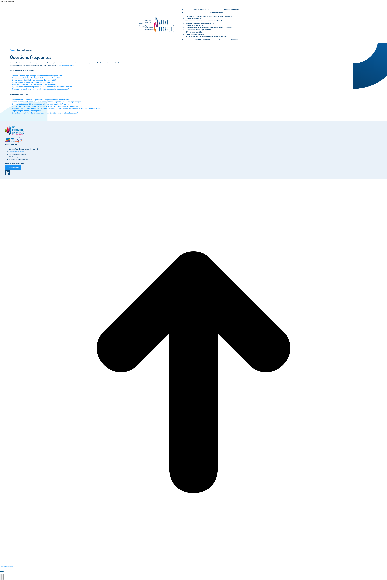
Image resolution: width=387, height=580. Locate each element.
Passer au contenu (7, 1)
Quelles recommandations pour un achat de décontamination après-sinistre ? (42, 87)
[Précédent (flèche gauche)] (1, 577)
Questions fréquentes (16, 151)
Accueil (12, 50)
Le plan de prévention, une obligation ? (27, 111)
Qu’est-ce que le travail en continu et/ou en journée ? (33, 82)
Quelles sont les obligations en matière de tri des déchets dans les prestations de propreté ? (48, 106)
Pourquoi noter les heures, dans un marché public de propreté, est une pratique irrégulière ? (48, 102)
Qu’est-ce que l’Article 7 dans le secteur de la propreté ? (34, 80)
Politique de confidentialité (18, 159)
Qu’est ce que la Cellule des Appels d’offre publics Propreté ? (36, 78)
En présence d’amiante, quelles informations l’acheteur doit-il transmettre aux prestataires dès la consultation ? (56, 108)
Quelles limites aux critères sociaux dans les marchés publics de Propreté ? (41, 104)
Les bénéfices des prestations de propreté (23, 149)
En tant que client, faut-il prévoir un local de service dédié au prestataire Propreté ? (45, 113)
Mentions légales (15, 157)
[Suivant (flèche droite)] (3, 577)
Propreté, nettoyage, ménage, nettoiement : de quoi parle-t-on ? (37, 76)
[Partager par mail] (2, 571)
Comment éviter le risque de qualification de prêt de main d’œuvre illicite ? (41, 99)
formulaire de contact (65, 65)
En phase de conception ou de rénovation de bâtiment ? (34, 84)
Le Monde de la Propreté (17, 154)
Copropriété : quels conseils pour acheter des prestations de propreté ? (40, 89)
